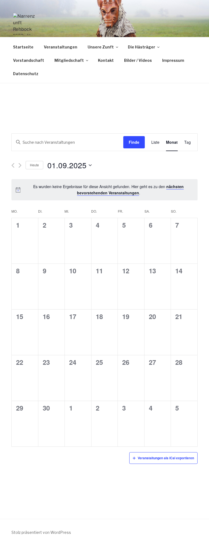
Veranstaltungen (60, 47)
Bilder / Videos (138, 60)
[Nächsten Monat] (20, 165)
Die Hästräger (141, 47)
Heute (34, 165)
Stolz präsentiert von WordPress (41, 532)
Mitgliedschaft (69, 60)
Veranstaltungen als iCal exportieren (166, 457)
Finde (134, 142)
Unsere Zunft (101, 47)
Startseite (23, 47)
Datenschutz (25, 73)
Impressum (173, 60)
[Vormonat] (12, 165)
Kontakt (106, 60)
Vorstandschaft (28, 60)
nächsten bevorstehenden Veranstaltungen (130, 189)
